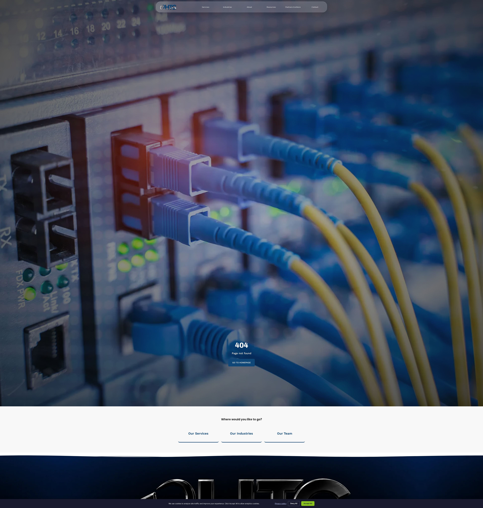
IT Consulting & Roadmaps (177, 39)
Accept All (308, 503)
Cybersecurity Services (216, 26)
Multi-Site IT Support (175, 30)
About (249, 7)
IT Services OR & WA (174, 35)
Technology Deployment (257, 35)
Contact (315, 7)
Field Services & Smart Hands (299, 30)
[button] (241, 362)
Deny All (293, 503)
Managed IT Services (174, 26)
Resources (271, 7)
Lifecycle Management (296, 35)
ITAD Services (292, 39)
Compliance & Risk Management (220, 35)
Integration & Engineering (257, 30)
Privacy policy (280, 503)
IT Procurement (293, 26)
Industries (227, 7)
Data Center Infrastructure (258, 26)
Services (205, 7)
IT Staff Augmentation (175, 43)
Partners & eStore (293, 7)
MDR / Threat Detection (216, 30)
